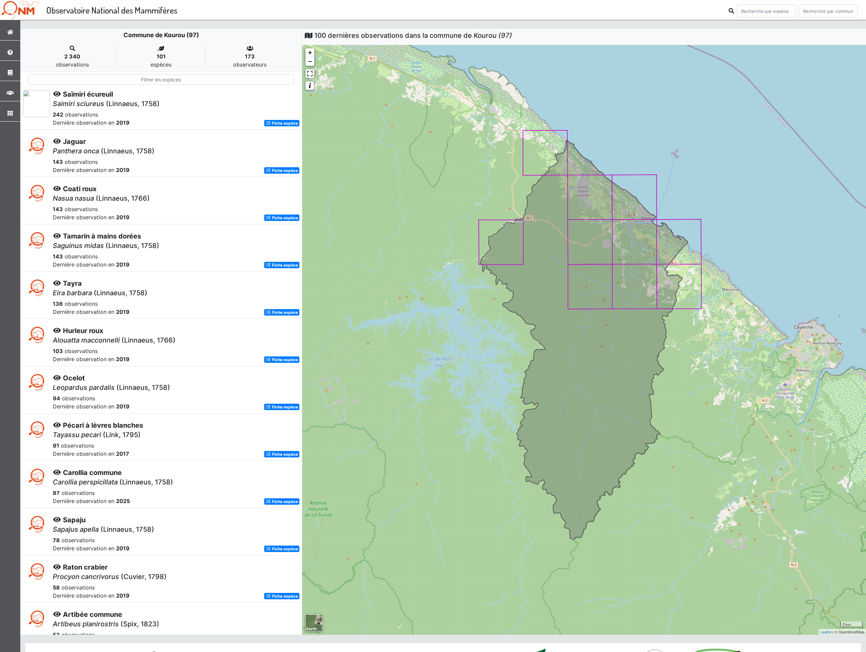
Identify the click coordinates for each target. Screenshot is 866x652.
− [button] (310, 61)
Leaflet (825, 631)
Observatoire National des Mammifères (111, 10)
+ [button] (310, 52)
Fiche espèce (284, 123)
